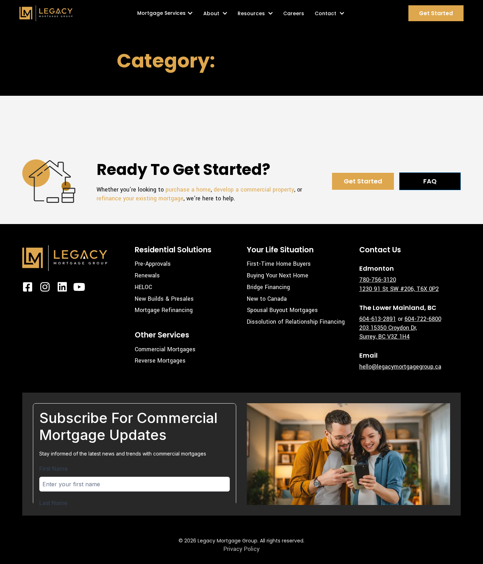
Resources (251, 13)
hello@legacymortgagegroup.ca (400, 367)
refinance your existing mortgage (140, 198)
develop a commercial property (254, 190)
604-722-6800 (423, 319)
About (211, 13)
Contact (325, 13)
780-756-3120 (377, 280)
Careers (293, 13)
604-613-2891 (377, 319)
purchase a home (188, 190)
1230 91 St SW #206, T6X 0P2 (399, 289)
